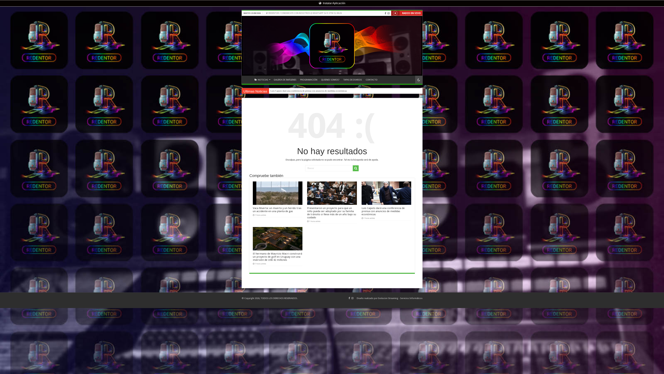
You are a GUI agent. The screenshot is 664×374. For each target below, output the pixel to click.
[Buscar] (356, 168)
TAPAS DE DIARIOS (352, 79)
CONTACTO (371, 79)
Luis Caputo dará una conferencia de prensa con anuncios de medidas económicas (383, 211)
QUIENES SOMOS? (330, 79)
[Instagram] (388, 13)
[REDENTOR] (332, 46)
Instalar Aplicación (333, 3)
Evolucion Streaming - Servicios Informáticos (400, 298)
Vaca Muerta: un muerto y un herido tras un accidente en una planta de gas (277, 210)
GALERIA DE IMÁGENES (285, 79)
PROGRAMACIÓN (308, 79)
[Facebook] (385, 13)
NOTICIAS (263, 79)
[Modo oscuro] (418, 80)
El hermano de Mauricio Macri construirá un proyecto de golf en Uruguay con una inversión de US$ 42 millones (277, 256)
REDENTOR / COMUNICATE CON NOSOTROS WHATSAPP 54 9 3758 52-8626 (305, 13)
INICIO (247, 79)
